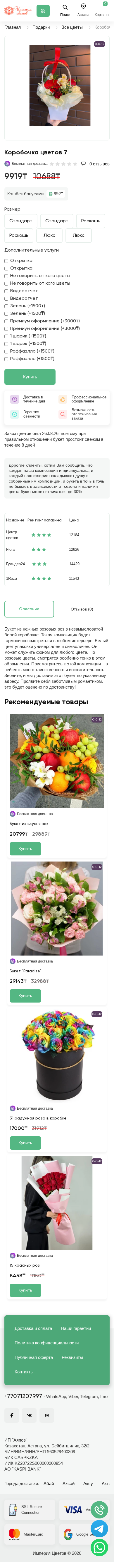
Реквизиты (72, 1357)
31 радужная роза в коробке (38, 1118)
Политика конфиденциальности (47, 1342)
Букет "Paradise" (26, 971)
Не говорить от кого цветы (40, 276)
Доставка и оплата (33, 1328)
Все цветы (72, 27)
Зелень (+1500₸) (27, 306)
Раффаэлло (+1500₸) (32, 351)
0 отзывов (99, 163)
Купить (30, 376)
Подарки (41, 27)
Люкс (49, 235)
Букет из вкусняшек (29, 824)
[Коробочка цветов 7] (60, 85)
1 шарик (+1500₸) (28, 336)
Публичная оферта (34, 1357)
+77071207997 (23, 1397)
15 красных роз (25, 1265)
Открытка (21, 261)
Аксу (88, 1483)
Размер (12, 209)
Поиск (65, 15)
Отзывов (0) (82, 609)
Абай (49, 1483)
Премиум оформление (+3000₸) (45, 321)
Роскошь (90, 221)
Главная (12, 27)
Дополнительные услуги (31, 250)
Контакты (24, 1371)
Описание (29, 609)
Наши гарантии (76, 1328)
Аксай (69, 1483)
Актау (107, 1483)
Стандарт (20, 221)
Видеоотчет (24, 291)
